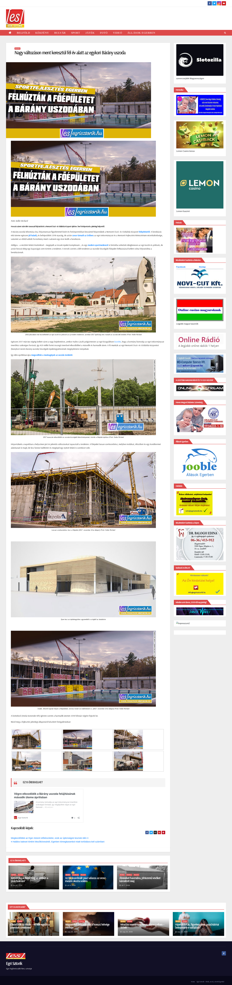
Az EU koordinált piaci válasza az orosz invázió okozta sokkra (85, 879)
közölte (117, 341)
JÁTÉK (90, 32)
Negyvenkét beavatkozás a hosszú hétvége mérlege (87, 926)
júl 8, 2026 (71, 885)
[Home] (10, 33)
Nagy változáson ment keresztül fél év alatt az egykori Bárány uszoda (69, 52)
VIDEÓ (117, 32)
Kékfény (129, 874)
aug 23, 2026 (128, 932)
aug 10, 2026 (183, 932)
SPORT (75, 32)
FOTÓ (104, 32)
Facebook (181, 267)
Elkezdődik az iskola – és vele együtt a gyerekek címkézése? (30, 926)
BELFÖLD (23, 32)
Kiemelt (17, 48)
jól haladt (33, 235)
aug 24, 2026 (18, 932)
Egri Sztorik (14, 963)
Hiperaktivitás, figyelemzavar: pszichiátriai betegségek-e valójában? (197, 926)
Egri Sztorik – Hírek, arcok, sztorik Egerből (210, 982)
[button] (225, 33)
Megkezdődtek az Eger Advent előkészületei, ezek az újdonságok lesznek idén (49, 838)
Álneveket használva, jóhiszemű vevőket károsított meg (139, 879)
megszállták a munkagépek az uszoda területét (51, 355)
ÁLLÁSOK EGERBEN (141, 32)
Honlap (202, 267)
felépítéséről (144, 231)
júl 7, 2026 (126, 885)
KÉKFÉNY (42, 32)
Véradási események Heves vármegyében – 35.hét (142, 926)
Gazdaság (75, 874)
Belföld (14, 874)
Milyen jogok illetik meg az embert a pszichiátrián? (29, 879)
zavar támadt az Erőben (82, 235)
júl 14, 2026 (17, 885)
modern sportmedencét (98, 245)
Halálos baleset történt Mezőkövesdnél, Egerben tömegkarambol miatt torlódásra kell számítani (58, 841)
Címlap (20, 921)
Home (193, 982)
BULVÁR (60, 32)
